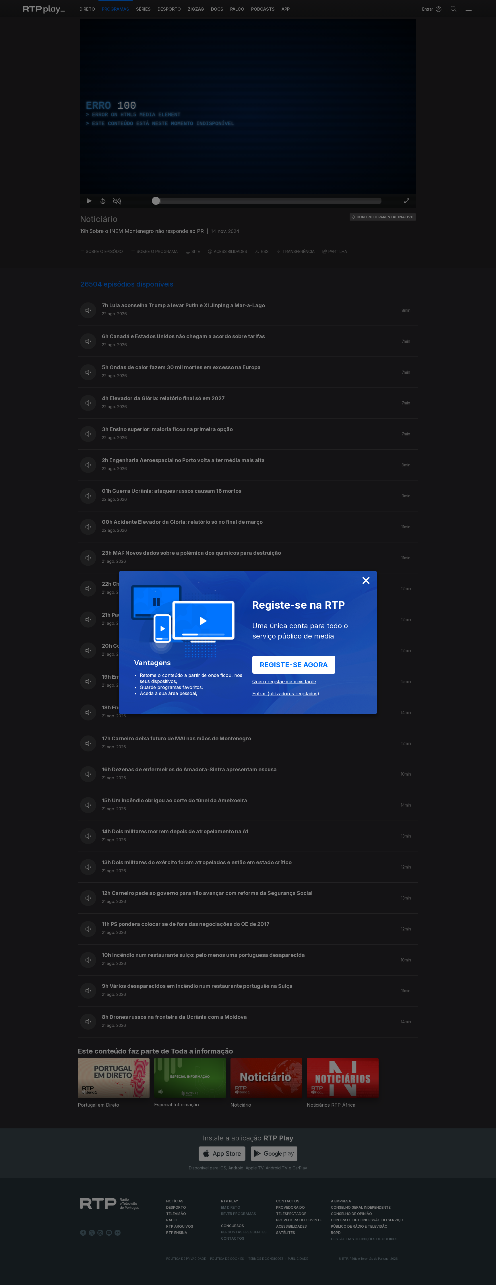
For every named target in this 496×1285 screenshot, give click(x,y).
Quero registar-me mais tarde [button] (284, 681)
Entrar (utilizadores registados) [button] (285, 693)
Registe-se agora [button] (294, 665)
